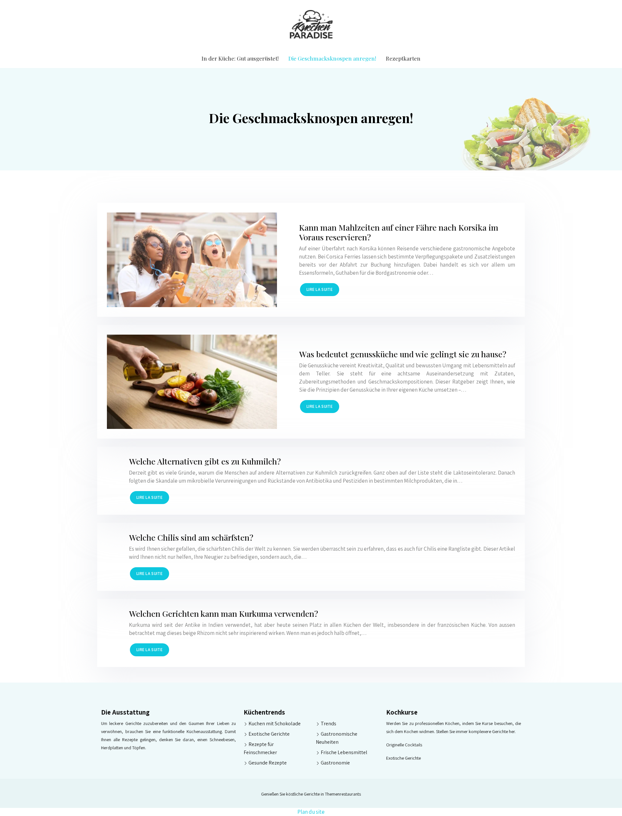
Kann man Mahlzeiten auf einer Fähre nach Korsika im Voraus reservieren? (398, 232)
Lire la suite (319, 289)
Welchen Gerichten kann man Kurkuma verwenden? (223, 613)
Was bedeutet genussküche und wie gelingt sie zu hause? (402, 354)
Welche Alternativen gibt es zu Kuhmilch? (205, 461)
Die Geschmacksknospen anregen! (332, 58)
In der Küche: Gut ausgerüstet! (240, 58)
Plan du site (311, 811)
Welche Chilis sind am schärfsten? (191, 537)
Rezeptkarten (403, 58)
